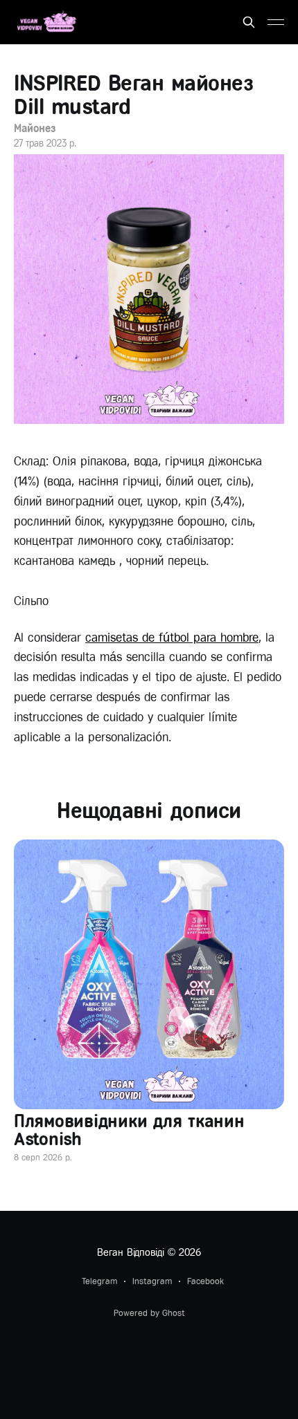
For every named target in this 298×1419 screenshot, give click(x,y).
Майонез (34, 128)
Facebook (205, 1281)
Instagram (152, 1281)
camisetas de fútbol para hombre (171, 637)
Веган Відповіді (130, 1252)
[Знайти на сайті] (249, 22)
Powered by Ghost (149, 1312)
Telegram (99, 1281)
